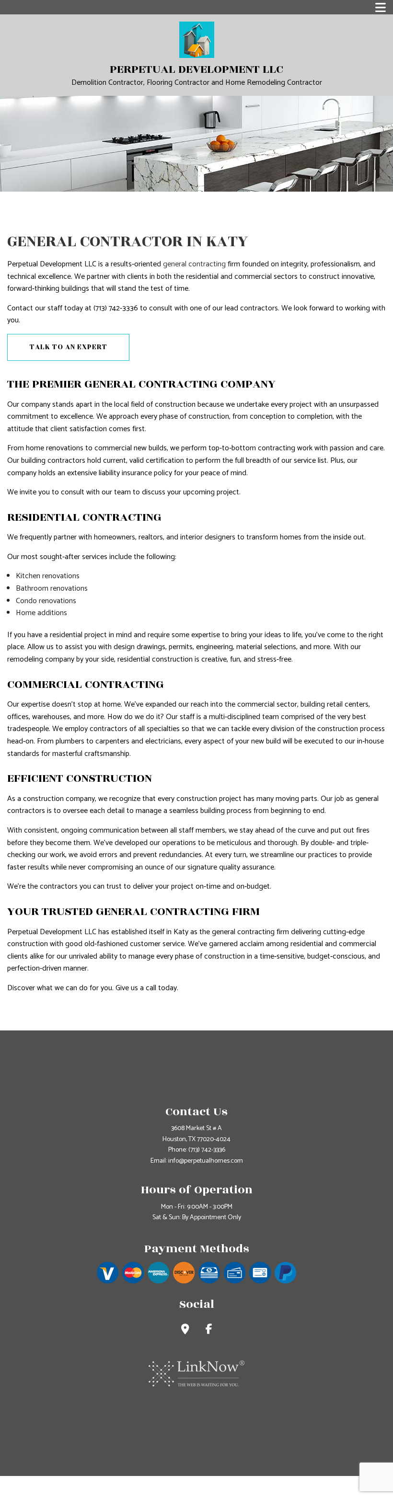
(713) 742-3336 (206, 1149)
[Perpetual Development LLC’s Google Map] (185, 1330)
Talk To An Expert (68, 347)
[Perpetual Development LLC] (196, 39)
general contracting (194, 264)
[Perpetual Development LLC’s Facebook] (209, 1330)
